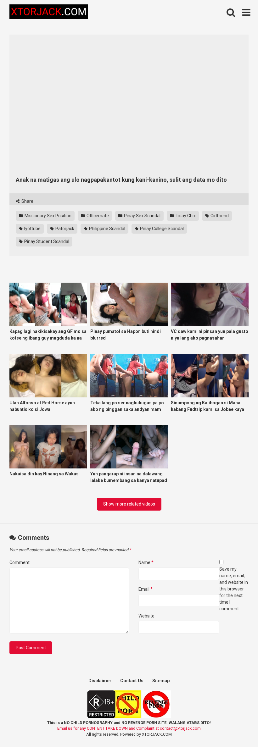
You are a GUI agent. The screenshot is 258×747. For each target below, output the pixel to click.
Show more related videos (129, 503)
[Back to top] (236, 728)
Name (146, 562)
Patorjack (64, 228)
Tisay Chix (185, 215)
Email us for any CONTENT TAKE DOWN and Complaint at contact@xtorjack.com (129, 728)
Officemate (97, 215)
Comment (19, 562)
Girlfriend (219, 215)
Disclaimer (99, 680)
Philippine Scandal (106, 228)
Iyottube (32, 228)
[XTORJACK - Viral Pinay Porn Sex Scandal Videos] (48, 12)
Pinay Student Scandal (46, 241)
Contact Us (131, 680)
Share (26, 201)
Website (146, 615)
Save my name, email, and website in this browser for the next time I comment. (233, 589)
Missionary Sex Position (47, 215)
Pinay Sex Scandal (141, 215)
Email (145, 589)
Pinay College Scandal (161, 228)
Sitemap (161, 680)
